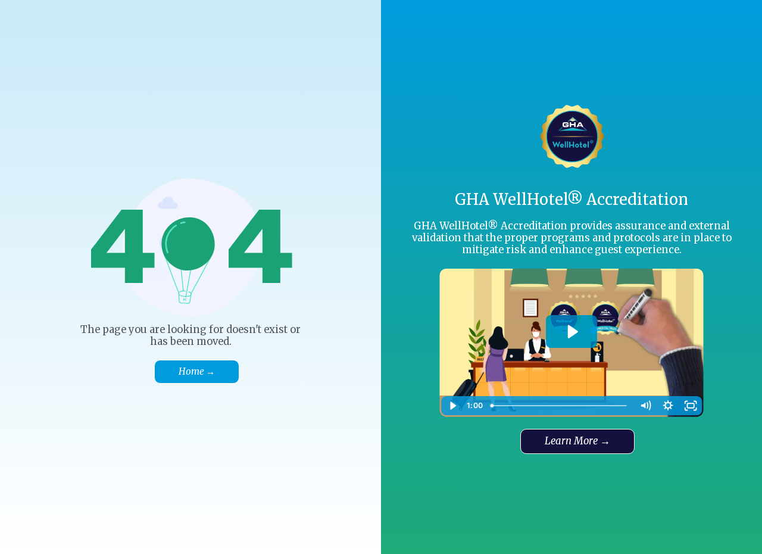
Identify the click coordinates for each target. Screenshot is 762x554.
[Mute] (645, 405)
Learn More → (577, 441)
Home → (197, 371)
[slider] (560, 405)
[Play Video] (452, 405)
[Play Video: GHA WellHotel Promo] (572, 331)
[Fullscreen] (690, 405)
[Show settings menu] (668, 405)
